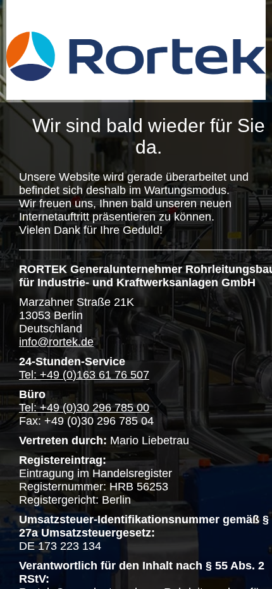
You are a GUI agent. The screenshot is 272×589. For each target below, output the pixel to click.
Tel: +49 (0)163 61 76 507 (84, 374)
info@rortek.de (56, 342)
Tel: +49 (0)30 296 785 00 (84, 407)
